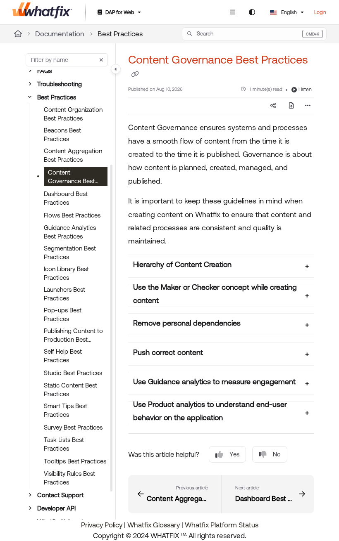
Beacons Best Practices (62, 134)
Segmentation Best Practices (70, 252)
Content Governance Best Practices (71, 177)
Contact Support (60, 494)
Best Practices (120, 34)
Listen (305, 89)
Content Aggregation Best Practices (73, 155)
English (288, 12)
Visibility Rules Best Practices (69, 478)
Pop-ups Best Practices (62, 314)
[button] (254, 33)
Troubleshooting (59, 83)
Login (320, 12)
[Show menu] (232, 12)
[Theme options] (251, 12)
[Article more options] (307, 105)
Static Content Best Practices (70, 389)
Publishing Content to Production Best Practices (73, 335)
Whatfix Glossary (153, 525)
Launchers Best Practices (64, 294)
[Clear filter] (101, 59)
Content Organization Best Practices (73, 114)
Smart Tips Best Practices (65, 410)
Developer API (56, 508)
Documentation (59, 34)
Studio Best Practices (73, 372)
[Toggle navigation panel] (116, 69)
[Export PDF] (291, 105)
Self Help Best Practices (63, 356)
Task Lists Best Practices (64, 444)
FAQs (44, 70)
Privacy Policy (101, 525)
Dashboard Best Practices (66, 198)
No (277, 454)
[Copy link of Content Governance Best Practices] (134, 74)
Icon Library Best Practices (66, 273)
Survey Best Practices (73, 427)
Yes (234, 454)
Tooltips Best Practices (75, 461)
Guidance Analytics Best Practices (70, 232)
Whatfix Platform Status (221, 525)
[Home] (42, 12)
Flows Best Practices (72, 215)
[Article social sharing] (273, 105)
